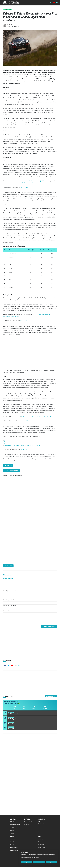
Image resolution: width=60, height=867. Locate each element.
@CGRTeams (7, 445)
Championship (14, 847)
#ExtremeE (12, 183)
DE (54, 2)
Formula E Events (50, 696)
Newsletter (19, 665)
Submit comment (48, 626)
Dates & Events (14, 850)
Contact (12, 833)
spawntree (27, 824)
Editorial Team (13, 822)
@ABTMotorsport (45, 181)
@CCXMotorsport (32, 181)
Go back (9, 566)
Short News (13, 842)
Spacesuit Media (28, 822)
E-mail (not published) (9, 591)
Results (7, 465)
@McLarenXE (7, 443)
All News (12, 839)
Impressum (13, 827)
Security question (8, 600)
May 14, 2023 (24, 187)
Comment (6, 611)
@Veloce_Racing (8, 441)
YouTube (12, 665)
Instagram (16, 665)
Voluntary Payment (15, 824)
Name (6, 582)
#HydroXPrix (19, 183)
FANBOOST (41, 844)
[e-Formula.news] (11, 2)
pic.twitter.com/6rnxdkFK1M (43, 417)
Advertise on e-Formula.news (42, 822)
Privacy (12, 830)
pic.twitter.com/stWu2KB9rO (11, 316)
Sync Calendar (41, 850)
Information (41, 839)
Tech (39, 842)
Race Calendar (41, 847)
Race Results (13, 844)
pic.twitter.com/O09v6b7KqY (34, 445)
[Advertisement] (30, 352)
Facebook (5, 665)
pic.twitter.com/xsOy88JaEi (31, 183)
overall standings (10, 470)
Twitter (8, 665)
